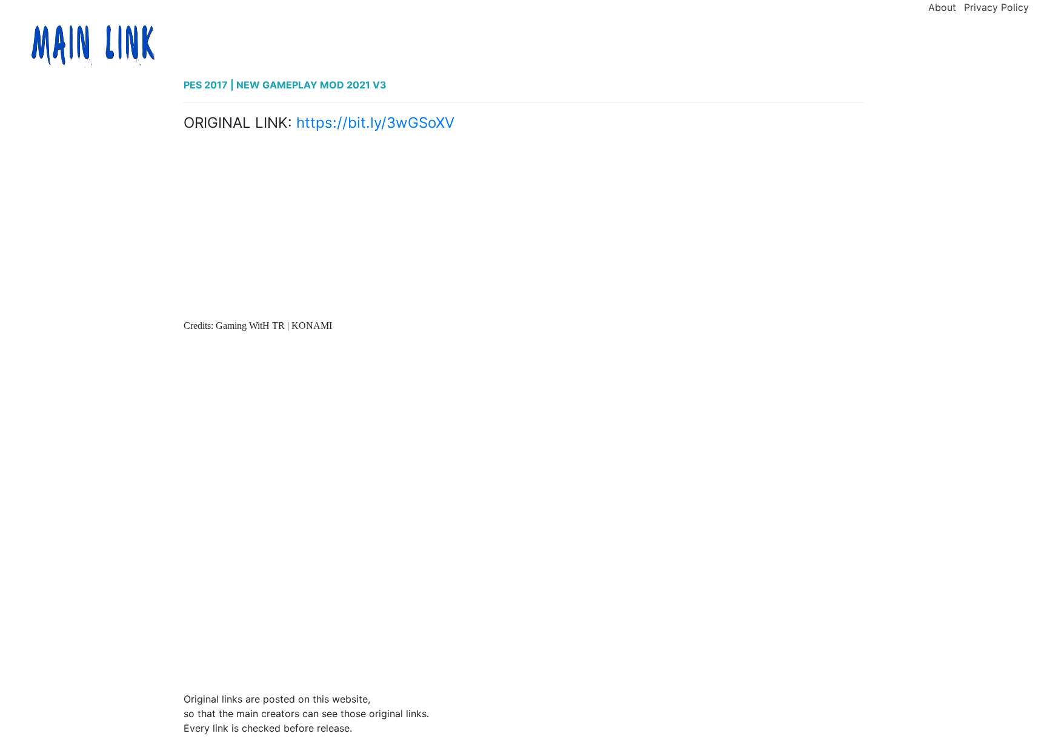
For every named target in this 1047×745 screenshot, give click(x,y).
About (942, 7)
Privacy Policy (996, 7)
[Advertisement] (523, 228)
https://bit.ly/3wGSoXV (375, 122)
